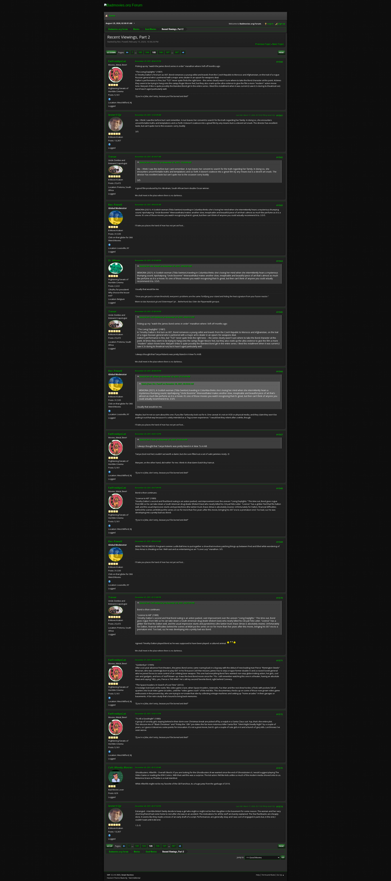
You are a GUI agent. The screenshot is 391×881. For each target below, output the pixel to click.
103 (140, 52)
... (136, 52)
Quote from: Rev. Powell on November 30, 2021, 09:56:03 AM (165, 266)
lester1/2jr (114, 115)
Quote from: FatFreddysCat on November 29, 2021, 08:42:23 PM (166, 317)
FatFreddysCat (117, 61)
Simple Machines (127, 875)
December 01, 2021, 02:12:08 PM (148, 597)
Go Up (109, 846)
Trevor (112, 156)
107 (168, 52)
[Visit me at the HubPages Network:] (109, 98)
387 (177, 52)
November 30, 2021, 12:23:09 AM (148, 115)
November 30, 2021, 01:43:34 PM (148, 311)
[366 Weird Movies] (109, 244)
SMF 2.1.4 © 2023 (113, 875)
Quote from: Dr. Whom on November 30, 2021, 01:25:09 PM (164, 376)
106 (161, 52)
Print (281, 52)
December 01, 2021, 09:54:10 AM (148, 541)
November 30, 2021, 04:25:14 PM (148, 434)
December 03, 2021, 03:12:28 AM (148, 767)
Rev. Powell (115, 204)
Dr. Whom (114, 260)
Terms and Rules (268, 875)
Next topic (278, 44)
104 (147, 52)
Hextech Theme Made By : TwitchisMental (123, 878)
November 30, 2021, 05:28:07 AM (148, 157)
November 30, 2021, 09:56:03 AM (148, 204)
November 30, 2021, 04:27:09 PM (148, 488)
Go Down (111, 52)
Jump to (240, 857)
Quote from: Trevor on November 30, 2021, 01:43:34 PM (163, 439)
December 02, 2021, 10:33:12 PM (148, 713)
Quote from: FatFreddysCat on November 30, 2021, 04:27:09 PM (166, 603)
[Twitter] (109, 144)
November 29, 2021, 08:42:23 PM (148, 61)
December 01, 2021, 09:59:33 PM (148, 660)
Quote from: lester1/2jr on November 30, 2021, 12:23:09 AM (165, 162)
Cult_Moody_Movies (120, 767)
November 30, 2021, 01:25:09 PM (148, 260)
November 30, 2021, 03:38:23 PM (148, 371)
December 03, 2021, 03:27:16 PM (148, 806)
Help (258, 875)
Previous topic (263, 44)
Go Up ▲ (280, 875)
